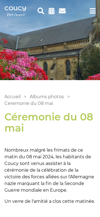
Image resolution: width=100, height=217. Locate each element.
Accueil (12, 96)
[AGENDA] (51, 11)
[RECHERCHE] (41, 11)
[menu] (93, 11)
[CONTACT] (62, 11)
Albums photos (47, 96)
